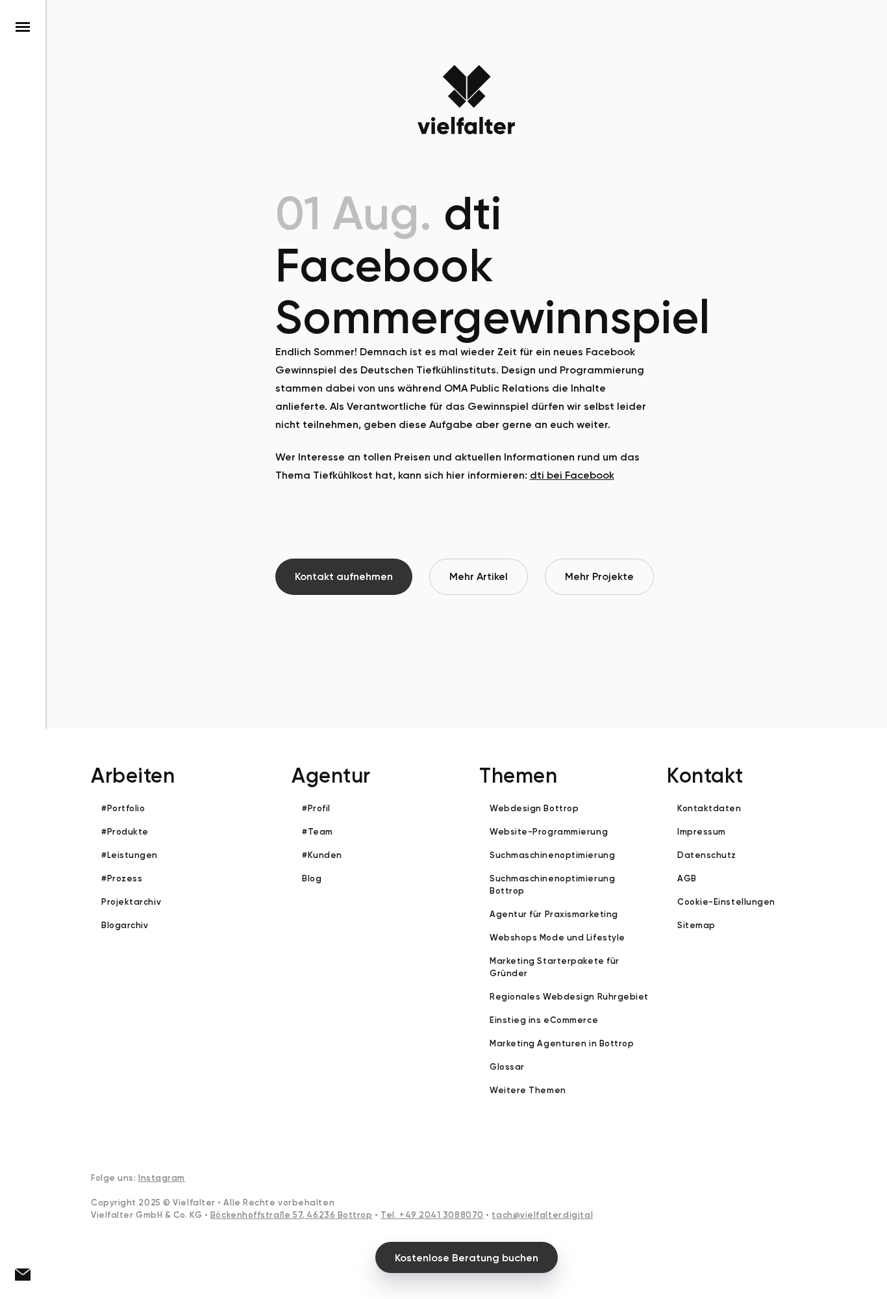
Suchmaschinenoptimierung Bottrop (552, 885)
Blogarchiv (125, 925)
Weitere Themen (528, 1090)
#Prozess (121, 878)
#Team (317, 832)
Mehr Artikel (478, 576)
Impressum (701, 832)
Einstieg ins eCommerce (544, 1020)
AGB (687, 878)
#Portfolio (123, 808)
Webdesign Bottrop (534, 808)
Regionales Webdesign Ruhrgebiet (569, 997)
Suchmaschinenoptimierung (552, 855)
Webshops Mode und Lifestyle (557, 937)
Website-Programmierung (549, 832)
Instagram (161, 1178)
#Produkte (125, 832)
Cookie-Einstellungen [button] (726, 902)
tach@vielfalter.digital (542, 1215)
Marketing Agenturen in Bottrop (562, 1043)
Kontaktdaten (709, 808)
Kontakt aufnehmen (344, 576)
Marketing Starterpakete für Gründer (554, 967)
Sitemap (696, 925)
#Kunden (322, 855)
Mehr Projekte (599, 576)
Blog (311, 878)
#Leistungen (129, 855)
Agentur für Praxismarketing (554, 914)
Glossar (507, 1067)
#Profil (316, 808)
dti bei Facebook (572, 475)
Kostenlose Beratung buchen (466, 1258)
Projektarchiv (131, 902)
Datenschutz (706, 855)
